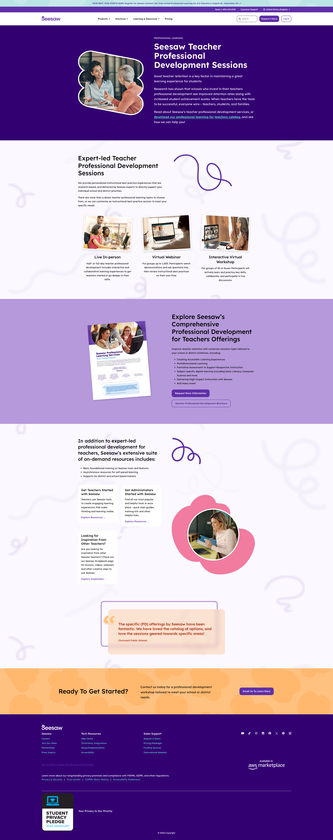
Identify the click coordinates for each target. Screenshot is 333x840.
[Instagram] (256, 733)
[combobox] (247, 19)
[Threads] (290, 733)
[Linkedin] (263, 733)
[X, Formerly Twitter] (276, 733)
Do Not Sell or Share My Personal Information (68, 764)
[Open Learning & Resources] (159, 19)
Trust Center (74, 779)
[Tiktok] (249, 733)
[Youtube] (242, 733)
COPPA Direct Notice (97, 779)
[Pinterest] (283, 733)
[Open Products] (109, 19)
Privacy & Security (52, 779)
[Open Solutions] (127, 19)
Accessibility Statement (126, 779)
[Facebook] (269, 733)
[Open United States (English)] (289, 9)
